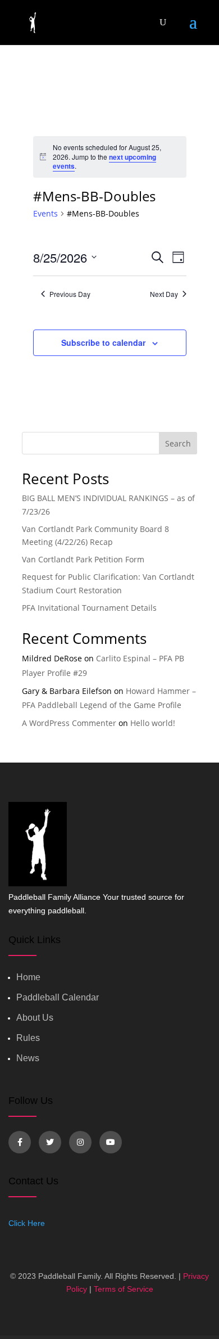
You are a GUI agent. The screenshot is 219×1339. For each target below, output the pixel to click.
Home (28, 977)
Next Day (164, 294)
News (27, 1058)
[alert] (109, 157)
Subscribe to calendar (103, 342)
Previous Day (69, 294)
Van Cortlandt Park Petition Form (83, 559)
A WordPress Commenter (69, 723)
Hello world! (152, 723)
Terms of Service (123, 1288)
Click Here (26, 1223)
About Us (34, 1017)
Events (45, 213)
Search (178, 443)
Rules (28, 1038)
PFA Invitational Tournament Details (89, 607)
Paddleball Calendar (57, 997)
